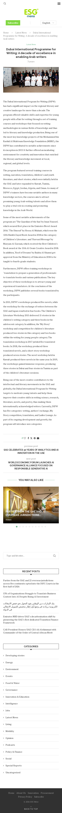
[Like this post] (25, 438)
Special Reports (14, 765)
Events (9, 676)
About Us (21, 792)
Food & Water (13, 682)
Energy (9, 662)
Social (9, 758)
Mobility (10, 731)
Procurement (47, 792)
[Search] (4, 3)
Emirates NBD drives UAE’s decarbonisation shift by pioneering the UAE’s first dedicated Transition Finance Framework (30, 619)
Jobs (8, 710)
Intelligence (12, 703)
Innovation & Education (17, 696)
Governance (11, 689)
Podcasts (10, 744)
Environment (12, 669)
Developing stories (15, 655)
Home (6, 32)
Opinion (9, 738)
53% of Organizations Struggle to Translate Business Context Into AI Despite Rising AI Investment (29, 595)
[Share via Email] (38, 438)
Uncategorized (13, 772)
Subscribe (13, 22)
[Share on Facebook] (28, 438)
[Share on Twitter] (31, 438)
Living (8, 724)
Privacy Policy (25, 796)
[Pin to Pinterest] (35, 438)
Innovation (33, 792)
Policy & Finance (14, 751)
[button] (6, 506)
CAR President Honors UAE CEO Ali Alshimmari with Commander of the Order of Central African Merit (29, 631)
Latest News (21, 32)
